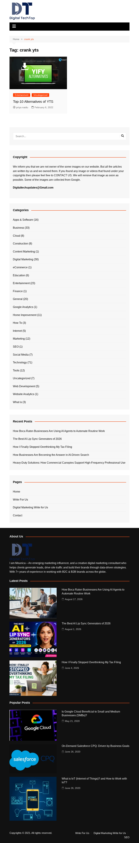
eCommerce (20, 267)
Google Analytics (23, 307)
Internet (17, 330)
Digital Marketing (23, 259)
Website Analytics (23, 394)
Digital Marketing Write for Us (30, 507)
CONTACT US (63, 175)
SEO (16, 346)
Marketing (19, 338)
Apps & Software (23, 219)
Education (19, 275)
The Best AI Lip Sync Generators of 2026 (37, 438)
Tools (16, 370)
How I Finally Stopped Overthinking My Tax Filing (42, 446)
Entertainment (21, 95)
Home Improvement (24, 315)
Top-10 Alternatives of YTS (33, 101)
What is (17, 402)
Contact (17, 515)
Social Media (21, 354)
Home (16, 491)
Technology (20, 362)
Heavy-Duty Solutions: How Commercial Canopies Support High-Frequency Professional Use (69, 462)
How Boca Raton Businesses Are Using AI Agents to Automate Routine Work (59, 431)
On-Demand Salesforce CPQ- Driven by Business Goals (95, 745)
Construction (20, 243)
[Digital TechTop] (22, 552)
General (18, 299)
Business (18, 227)
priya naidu (22, 107)
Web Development (24, 386)
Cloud (16, 235)
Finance (18, 291)
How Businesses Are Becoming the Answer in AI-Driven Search (51, 454)
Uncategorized (40, 95)
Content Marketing (24, 251)
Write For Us (20, 499)
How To (17, 322)
